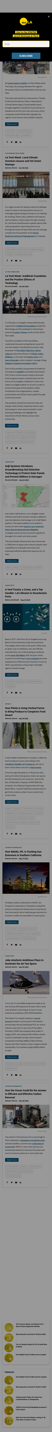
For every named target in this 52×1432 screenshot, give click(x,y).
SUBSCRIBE (26, 55)
